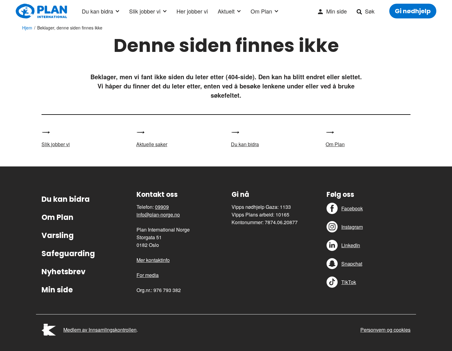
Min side (336, 11)
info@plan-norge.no (158, 214)
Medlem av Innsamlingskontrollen (100, 329)
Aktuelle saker (151, 144)
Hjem (27, 28)
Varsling (58, 235)
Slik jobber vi (145, 11)
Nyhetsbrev (63, 272)
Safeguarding (68, 253)
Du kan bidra (97, 11)
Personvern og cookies (385, 329)
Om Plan (261, 11)
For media (148, 275)
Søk (370, 11)
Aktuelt (226, 11)
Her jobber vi (192, 11)
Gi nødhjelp (413, 11)
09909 (162, 206)
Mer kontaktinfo (153, 259)
